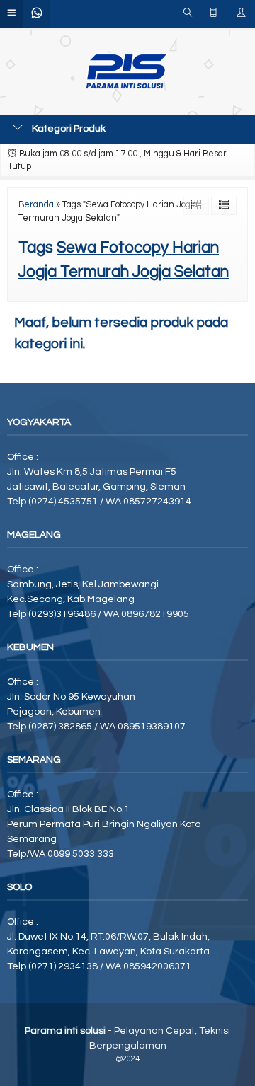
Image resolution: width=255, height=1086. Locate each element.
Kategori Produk (68, 129)
